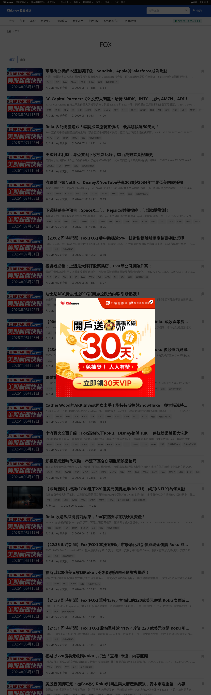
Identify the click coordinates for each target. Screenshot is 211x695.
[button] (151, 302)
